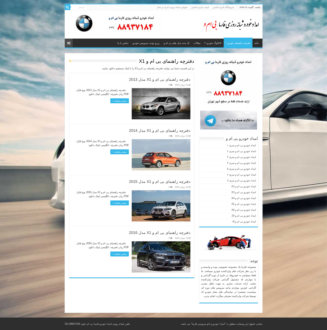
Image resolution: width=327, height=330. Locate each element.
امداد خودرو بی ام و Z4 (244, 215)
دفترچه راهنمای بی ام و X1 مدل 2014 (159, 130)
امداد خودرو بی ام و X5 (243, 204)
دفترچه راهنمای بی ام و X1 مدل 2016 (159, 233)
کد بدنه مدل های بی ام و (176, 43)
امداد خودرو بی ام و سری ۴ (241, 163)
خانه (256, 43)
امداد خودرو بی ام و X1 (243, 186)
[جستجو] (67, 7)
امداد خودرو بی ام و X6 (243, 209)
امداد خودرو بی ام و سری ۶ (241, 174)
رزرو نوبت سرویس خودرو (146, 43)
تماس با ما (122, 43)
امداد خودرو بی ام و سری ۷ (241, 180)
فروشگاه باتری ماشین (223, 7)
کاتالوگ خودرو (214, 43)
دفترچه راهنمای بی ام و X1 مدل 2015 (159, 181)
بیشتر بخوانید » (120, 100)
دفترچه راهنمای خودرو (239, 43)
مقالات (197, 43)
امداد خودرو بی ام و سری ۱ (241, 145)
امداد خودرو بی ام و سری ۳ (241, 157)
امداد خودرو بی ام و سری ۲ (241, 151)
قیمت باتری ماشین (200, 7)
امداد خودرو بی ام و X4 (243, 198)
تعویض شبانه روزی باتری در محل (172, 7)
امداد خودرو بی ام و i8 (244, 221)
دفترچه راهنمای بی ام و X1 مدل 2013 (159, 79)
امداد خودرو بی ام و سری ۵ (241, 168)
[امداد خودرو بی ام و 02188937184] (229, 23)
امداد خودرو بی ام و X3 (243, 192)
